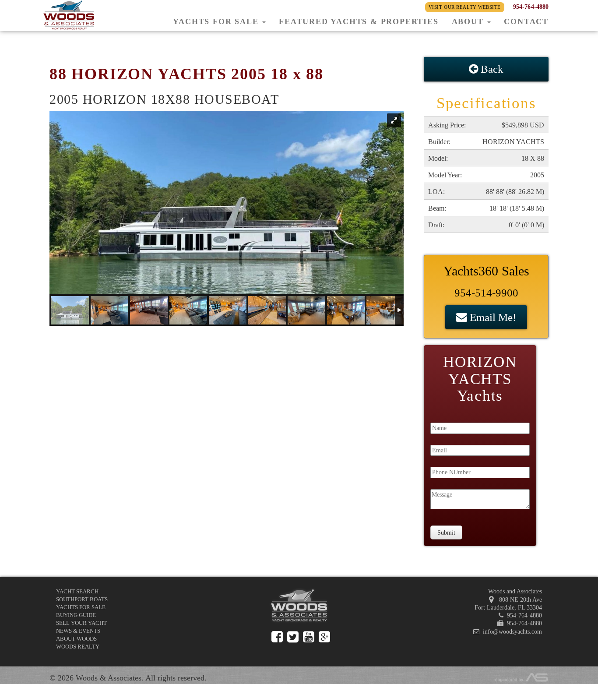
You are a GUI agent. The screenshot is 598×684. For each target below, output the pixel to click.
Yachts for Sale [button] (217, 21)
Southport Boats (82, 599)
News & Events (78, 631)
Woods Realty (77, 646)
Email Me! (491, 317)
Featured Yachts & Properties (358, 21)
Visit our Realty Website (465, 7)
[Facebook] (277, 637)
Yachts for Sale (81, 607)
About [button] (469, 21)
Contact (526, 21)
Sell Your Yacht (81, 623)
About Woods (76, 638)
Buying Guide (76, 615)
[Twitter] (293, 637)
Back (490, 69)
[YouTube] (308, 637)
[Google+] (324, 637)
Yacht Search (77, 591)
